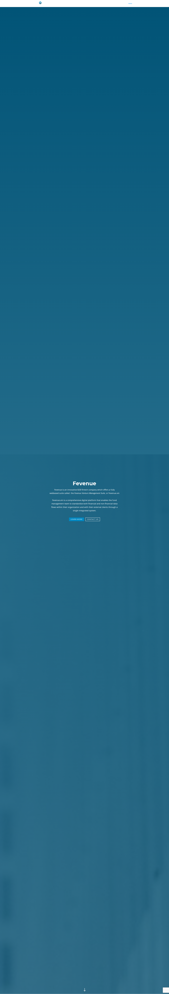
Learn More (76, 519)
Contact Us (92, 519)
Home (130, 3)
